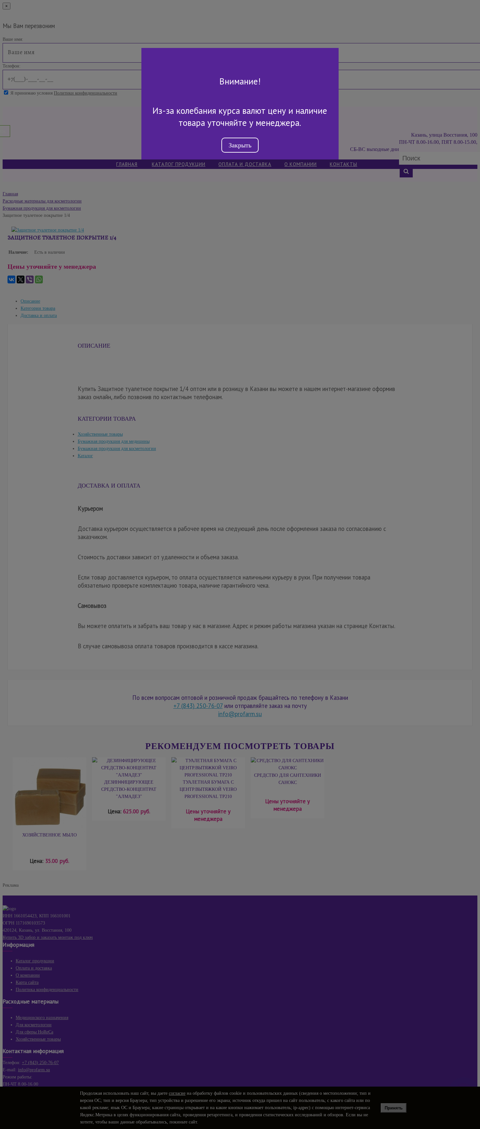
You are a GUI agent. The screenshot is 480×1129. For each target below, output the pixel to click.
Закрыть (240, 145)
